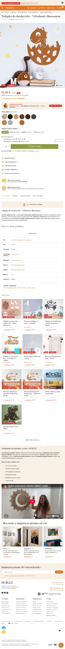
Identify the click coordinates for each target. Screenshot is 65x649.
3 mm (12, 274)
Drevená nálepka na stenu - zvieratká (31, 322)
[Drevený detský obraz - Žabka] (12, 414)
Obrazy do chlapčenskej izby (10, 287)
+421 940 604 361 (57, 583)
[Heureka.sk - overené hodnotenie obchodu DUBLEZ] (4, 628)
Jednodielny (14, 240)
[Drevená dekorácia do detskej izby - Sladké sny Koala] (32, 379)
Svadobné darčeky (37, 609)
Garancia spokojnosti (6, 621)
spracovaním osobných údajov (18, 575)
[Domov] (2, 12)
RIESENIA (25, 641)
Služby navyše (49, 611)
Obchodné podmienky (38, 621)
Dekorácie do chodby (21, 609)
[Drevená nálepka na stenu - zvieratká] (32, 309)
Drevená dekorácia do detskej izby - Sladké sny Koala (32, 393)
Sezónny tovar (5, 611)
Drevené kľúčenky (6, 613)
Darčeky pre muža (37, 605)
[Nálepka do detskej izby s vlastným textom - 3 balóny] (53, 309)
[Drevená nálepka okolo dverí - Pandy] (53, 344)
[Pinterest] (7, 594)
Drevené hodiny (5, 603)
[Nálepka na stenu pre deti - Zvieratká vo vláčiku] (12, 344)
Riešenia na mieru (6, 605)
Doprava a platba (18, 621)
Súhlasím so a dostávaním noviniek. (20, 575)
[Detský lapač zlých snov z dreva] (32, 344)
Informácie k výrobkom (51, 609)
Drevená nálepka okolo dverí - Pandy (53, 357)
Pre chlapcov (28, 240)
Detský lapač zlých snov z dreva (32, 357)
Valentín (35, 601)
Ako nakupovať (57, 621)
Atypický (13, 244)
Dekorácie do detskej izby (22, 605)
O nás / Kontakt (50, 601)
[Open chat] (61, 645)
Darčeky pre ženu (37, 603)
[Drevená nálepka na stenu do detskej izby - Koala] (12, 379)
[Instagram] (5, 594)
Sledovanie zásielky (51, 615)
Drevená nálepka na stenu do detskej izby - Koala (10, 393)
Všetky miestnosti (20, 613)
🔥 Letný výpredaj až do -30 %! (10, 3)
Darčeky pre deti (31, 287)
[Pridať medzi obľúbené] (61, 146)
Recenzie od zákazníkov (52, 603)
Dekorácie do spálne (20, 603)
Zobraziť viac (32, 233)
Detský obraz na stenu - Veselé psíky (53, 392)
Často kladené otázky (51, 605)
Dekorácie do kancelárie (21, 611)
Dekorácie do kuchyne (21, 607)
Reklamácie (27, 621)
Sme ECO (48, 621)
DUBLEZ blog (49, 613)
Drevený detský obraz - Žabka (11, 428)
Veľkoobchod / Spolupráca (52, 607)
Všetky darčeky (36, 613)
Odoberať (59, 572)
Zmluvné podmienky (26, 645)
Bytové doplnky (5, 601)
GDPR (3, 623)
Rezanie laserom (15, 254)
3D (24, 240)
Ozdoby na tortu (5, 607)
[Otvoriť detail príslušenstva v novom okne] (16, 139)
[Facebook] (3, 594)
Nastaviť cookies (14, 623)
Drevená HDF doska (15, 260)
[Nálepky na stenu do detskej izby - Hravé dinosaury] (12, 309)
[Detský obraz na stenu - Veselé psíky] (53, 379)
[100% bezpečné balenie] (4, 188)
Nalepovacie (20, 240)
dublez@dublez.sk (56, 588)
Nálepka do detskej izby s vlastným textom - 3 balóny (53, 323)
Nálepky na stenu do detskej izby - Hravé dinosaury (10, 323)
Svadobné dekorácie (6, 609)
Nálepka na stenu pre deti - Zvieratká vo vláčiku (10, 358)
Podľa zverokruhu (37, 611)
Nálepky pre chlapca (22, 287)
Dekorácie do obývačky (21, 601)
